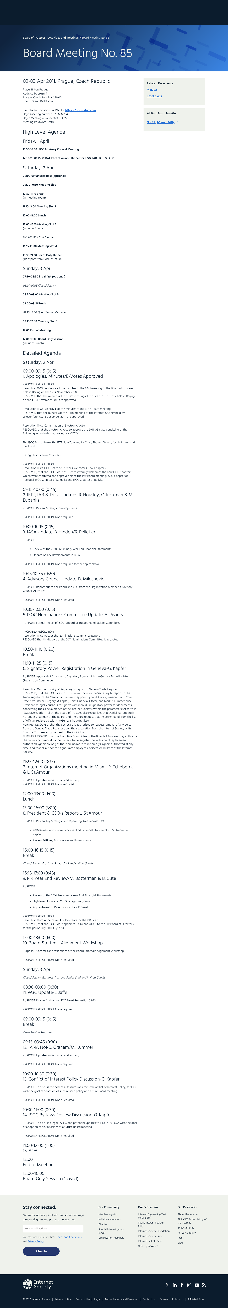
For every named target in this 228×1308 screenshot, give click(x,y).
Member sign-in (107, 1214)
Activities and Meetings (63, 37)
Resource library (187, 1233)
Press (181, 1238)
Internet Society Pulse (150, 1236)
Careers (164, 1299)
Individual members (109, 1219)
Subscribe (41, 1251)
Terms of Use (83, 1299)
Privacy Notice (63, 1299)
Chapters (103, 1224)
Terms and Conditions (69, 1237)
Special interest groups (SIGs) (111, 1231)
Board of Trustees (34, 37)
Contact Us (149, 1299)
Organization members (111, 1238)
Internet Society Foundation (154, 1231)
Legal (97, 1299)
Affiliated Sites (196, 1299)
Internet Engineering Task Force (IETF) (152, 1216)
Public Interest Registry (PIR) (151, 1224)
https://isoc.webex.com (80, 110)
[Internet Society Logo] (38, 1284)
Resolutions (154, 96)
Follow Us (178, 1299)
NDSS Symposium (148, 1246)
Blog (180, 1243)
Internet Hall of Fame (150, 1241)
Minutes (152, 89)
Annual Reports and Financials (122, 1299)
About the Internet (188, 1214)
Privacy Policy (36, 1241)
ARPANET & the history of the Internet (192, 1221)
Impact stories (186, 1228)
